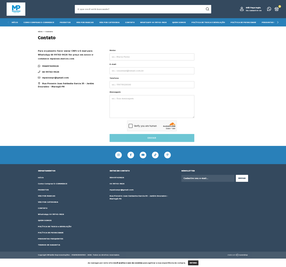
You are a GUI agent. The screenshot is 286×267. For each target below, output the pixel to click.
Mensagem (115, 92)
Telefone (114, 78)
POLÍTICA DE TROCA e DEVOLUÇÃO (208, 22)
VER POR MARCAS (85, 22)
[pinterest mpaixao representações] (167, 155)
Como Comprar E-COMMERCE (39, 22)
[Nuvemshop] (237, 255)
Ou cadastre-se (254, 10)
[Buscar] (207, 9)
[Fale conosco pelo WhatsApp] (269, 10)
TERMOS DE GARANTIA (49, 245)
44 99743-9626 (50, 71)
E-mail (113, 64)
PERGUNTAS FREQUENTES (50, 238)
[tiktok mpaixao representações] (155, 155)
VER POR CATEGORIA (109, 22)
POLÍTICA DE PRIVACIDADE (243, 22)
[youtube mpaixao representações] (143, 155)
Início (15, 22)
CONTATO (130, 22)
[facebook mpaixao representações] (130, 155)
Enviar (152, 138)
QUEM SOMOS (179, 22)
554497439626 (50, 66)
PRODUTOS (65, 22)
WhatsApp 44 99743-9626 (153, 22)
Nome (113, 50)
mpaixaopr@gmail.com (55, 77)
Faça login (255, 7)
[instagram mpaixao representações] (118, 155)
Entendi (193, 263)
